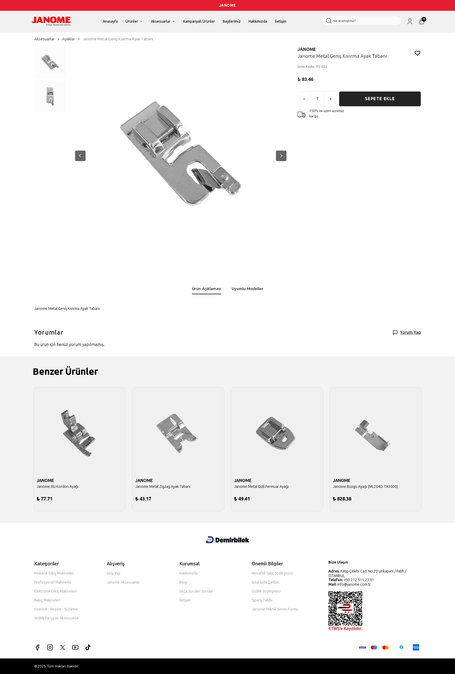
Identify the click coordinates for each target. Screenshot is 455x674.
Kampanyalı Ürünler (199, 21)
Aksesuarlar (160, 21)
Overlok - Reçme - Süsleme (56, 609)
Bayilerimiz (232, 21)
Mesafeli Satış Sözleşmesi (272, 573)
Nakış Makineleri (47, 600)
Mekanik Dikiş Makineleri (54, 573)
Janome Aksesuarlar (123, 582)
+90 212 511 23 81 (359, 580)
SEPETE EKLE (380, 98)
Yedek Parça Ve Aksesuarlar (56, 618)
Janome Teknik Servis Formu (275, 609)
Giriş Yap (113, 573)
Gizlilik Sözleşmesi (266, 591)
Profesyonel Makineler (52, 582)
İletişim (280, 21)
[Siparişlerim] (410, 21)
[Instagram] (50, 647)
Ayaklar (68, 39)
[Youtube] (75, 647)
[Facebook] (37, 647)
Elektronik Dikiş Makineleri (55, 591)
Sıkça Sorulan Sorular (196, 591)
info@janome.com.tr (354, 584)
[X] (63, 647)
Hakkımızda (258, 21)
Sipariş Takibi (262, 600)
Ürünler (132, 21)
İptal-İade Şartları (265, 582)
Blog (183, 582)
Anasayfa (110, 21)
